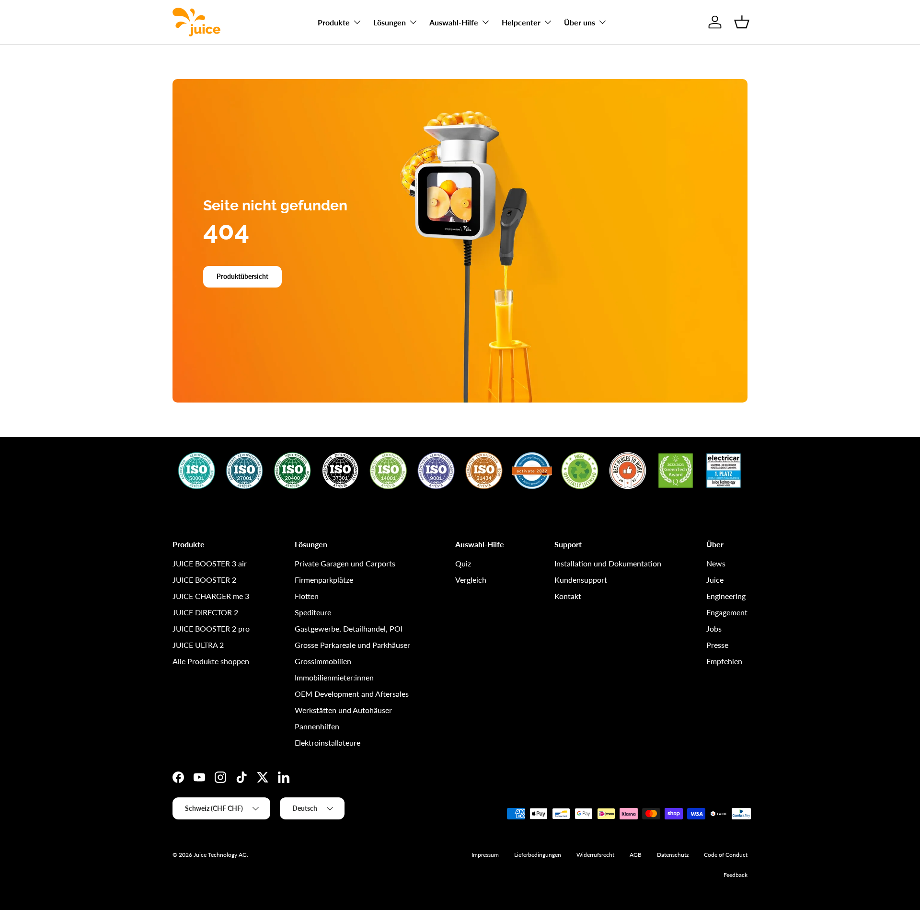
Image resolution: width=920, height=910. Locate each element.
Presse (717, 644)
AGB (636, 854)
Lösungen (389, 22)
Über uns (579, 22)
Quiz (463, 563)
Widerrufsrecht (595, 854)
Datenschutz (673, 854)
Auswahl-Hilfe (453, 22)
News (715, 563)
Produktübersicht (242, 276)
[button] (741, 22)
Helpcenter (521, 22)
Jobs (714, 628)
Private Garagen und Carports (345, 563)
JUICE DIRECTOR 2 (205, 612)
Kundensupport (580, 579)
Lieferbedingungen (537, 854)
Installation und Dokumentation (607, 563)
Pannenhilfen (317, 726)
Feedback (736, 874)
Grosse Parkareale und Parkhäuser (352, 644)
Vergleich (470, 579)
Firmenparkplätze (324, 579)
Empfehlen (724, 661)
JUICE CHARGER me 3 (210, 595)
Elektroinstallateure (327, 742)
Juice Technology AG (220, 854)
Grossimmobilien (323, 661)
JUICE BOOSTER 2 (204, 579)
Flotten (307, 595)
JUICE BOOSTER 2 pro (211, 628)
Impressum (485, 854)
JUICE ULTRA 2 (198, 644)
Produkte (334, 22)
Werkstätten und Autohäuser (343, 709)
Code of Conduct (726, 854)
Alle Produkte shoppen (210, 661)
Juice (715, 579)
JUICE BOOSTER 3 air (209, 563)
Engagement (727, 612)
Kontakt (567, 595)
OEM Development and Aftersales (352, 693)
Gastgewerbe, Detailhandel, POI (348, 628)
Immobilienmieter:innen (334, 677)
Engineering (726, 595)
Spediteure (313, 612)
